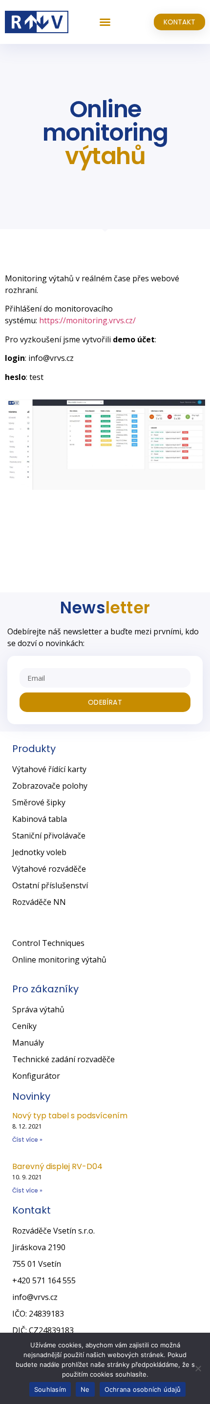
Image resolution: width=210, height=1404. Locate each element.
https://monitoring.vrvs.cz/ (87, 320)
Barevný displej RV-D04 (57, 1166)
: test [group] (24, 377)
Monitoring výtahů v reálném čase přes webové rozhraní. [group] (92, 284)
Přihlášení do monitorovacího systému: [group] (70, 314)
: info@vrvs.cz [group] (39, 358)
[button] (105, 22)
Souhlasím (50, 1389)
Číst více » (27, 1139)
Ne (85, 1389)
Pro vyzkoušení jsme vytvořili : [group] (80, 339)
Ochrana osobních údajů (143, 1389)
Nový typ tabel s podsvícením (69, 1115)
